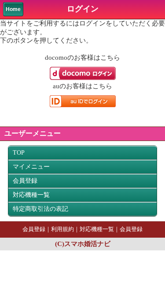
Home (13, 9)
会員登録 (25, 180)
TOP (19, 152)
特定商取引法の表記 (40, 209)
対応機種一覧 (31, 195)
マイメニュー (31, 166)
